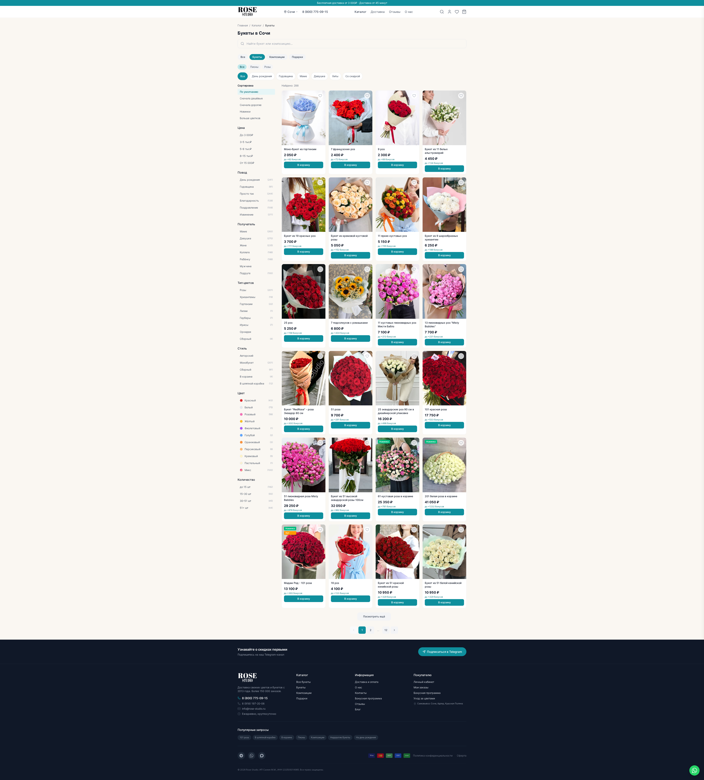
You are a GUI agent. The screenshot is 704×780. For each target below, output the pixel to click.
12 (385, 630)
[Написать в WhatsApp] (694, 770)
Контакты (361, 692)
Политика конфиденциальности (432, 755)
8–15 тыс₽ (246, 155)
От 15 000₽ (247, 162)
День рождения (262, 76)
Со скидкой (352, 76)
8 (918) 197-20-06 (253, 703)
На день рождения (366, 737)
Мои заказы (421, 687)
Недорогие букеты (340, 737)
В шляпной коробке (265, 737)
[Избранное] (457, 12)
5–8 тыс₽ (246, 148)
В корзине (286, 737)
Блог (358, 709)
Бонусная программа (368, 698)
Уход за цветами (424, 698)
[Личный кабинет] (449, 12)
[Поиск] (442, 12)
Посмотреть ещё (374, 616)
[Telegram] (241, 755)
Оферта (461, 755)
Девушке (319, 76)
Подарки (297, 56)
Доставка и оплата (366, 681)
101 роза (244, 737)
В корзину (303, 164)
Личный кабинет (424, 681)
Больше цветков (250, 118)
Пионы (254, 66)
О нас (409, 12)
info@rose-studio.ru (253, 708)
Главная (243, 25)
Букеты (257, 56)
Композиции (277, 56)
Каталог (360, 12)
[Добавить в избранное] (320, 96)
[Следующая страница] (394, 630)
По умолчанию (249, 91)
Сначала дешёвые (251, 98)
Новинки (245, 111)
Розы (267, 66)
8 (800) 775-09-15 (315, 12)
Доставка (378, 12)
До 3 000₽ (246, 135)
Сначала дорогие (250, 104)
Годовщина (286, 76)
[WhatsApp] (251, 755)
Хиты (335, 76)
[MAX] (261, 755)
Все (243, 56)
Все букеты (303, 681)
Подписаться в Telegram (444, 652)
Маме (303, 76)
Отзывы (394, 12)
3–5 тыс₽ (246, 142)
